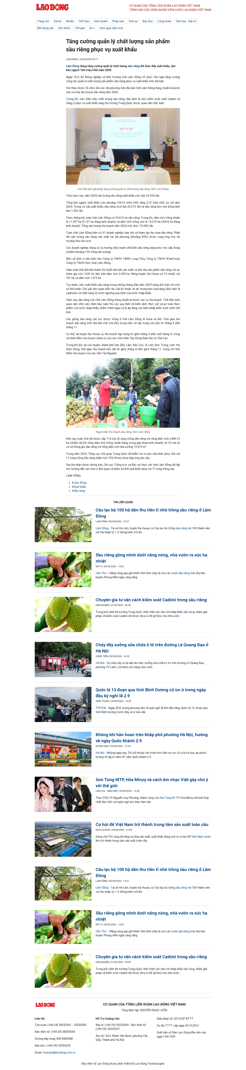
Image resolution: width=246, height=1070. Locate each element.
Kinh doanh (101, 21)
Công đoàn (164, 21)
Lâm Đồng (72, 66)
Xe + (92, 28)
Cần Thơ (101, 573)
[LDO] (63, 525)
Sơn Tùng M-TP (169, 797)
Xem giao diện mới (111, 28)
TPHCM (101, 708)
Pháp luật (118, 21)
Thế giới (80, 28)
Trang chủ (43, 21)
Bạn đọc (148, 21)
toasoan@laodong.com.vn (59, 1052)
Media (70, 21)
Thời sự (133, 21)
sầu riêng (134, 66)
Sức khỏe (64, 28)
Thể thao (84, 21)
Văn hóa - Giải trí (186, 21)
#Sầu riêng (78, 490)
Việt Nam (197, 836)
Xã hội (58, 21)
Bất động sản (45, 28)
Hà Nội (100, 663)
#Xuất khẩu (79, 487)
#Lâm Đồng (79, 482)
